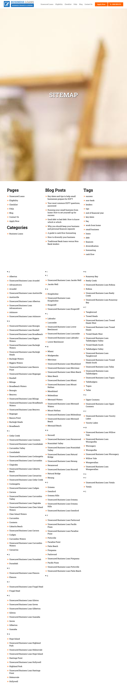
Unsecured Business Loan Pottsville (63, 567)
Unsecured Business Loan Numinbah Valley (64, 448)
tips (87, 208)
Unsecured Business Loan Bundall (24, 330)
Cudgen (12, 534)
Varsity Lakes (92, 422)
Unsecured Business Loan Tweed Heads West (100, 321)
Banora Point (15, 418)
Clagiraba (13, 464)
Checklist (68, 4)
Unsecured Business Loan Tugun (100, 377)
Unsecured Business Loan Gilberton (25, 608)
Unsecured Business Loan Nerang (62, 461)
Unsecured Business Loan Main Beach (64, 372)
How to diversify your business (61, 237)
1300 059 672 (116, 4)
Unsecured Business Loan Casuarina (25, 475)
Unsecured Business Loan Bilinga (24, 398)
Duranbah (13, 563)
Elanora (12, 577)
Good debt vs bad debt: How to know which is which (63, 220)
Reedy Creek (91, 280)
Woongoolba (91, 450)
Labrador (52, 318)
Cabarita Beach (16, 526)
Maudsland (53, 391)
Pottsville (52, 538)
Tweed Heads (92, 316)
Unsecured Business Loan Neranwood (64, 439)
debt (88, 237)
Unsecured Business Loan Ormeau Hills (63, 505)
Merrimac (52, 359)
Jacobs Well (53, 284)
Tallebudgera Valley (94, 349)
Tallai (88, 390)
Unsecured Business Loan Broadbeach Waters (26, 404)
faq (87, 221)
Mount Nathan (54, 410)
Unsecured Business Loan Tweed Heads (100, 328)
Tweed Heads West (94, 334)
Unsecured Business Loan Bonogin (24, 326)
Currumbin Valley (17, 448)
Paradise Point (54, 542)
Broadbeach (14, 426)
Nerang (51, 477)
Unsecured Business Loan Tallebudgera (97, 372)
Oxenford (52, 491)
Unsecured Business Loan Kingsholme (59, 299)
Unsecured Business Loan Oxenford (63, 510)
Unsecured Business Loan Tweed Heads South (100, 361)
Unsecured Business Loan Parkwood (64, 520)
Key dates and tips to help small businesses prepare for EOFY (62, 197)
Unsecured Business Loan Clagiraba (25, 503)
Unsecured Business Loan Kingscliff (63, 309)
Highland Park (15, 666)
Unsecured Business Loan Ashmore (25, 316)
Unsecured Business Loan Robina (100, 284)
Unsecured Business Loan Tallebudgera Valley (97, 339)
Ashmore (13, 312)
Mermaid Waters (55, 399)
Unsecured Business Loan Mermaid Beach (63, 420)
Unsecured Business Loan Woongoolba (97, 440)
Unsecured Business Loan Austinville (25, 293)
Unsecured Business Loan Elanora (24, 573)
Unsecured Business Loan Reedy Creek (100, 294)
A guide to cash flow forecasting (62, 233)
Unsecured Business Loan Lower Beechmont (62, 328)
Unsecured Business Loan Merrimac (63, 368)
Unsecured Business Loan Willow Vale (100, 433)
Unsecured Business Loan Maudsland (64, 364)
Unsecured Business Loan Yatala (100, 482)
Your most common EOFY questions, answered (64, 204)
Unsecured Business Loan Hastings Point (24, 671)
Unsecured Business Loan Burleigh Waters (24, 346)
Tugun (88, 386)
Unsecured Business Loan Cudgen (24, 488)
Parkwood (52, 554)
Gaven (12, 621)
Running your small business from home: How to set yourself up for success (63, 213)
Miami (50, 351)
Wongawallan (92, 462)
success (89, 196)
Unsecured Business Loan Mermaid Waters (63, 405)
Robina (89, 289)
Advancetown (15, 284)
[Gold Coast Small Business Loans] (19, 6)
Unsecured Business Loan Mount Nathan (62, 385)
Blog (81, 4)
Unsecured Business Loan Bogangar (25, 374)
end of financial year (95, 213)
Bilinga (12, 382)
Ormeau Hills (53, 495)
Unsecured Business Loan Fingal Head (26, 586)
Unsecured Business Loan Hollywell (25, 662)
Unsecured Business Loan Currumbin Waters (25, 544)
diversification (92, 246)
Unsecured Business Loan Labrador (63, 337)
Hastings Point (15, 658)
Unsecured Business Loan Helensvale (25, 650)
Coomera (13, 522)
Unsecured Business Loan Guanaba (24, 617)
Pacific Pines (53, 562)
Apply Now (101, 4)
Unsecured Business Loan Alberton (24, 301)
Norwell (51, 435)
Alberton (13, 276)
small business (92, 229)
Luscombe (52, 322)
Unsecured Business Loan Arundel (24, 280)
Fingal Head (14, 591)
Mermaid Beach (55, 425)
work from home (93, 225)
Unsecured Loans (47, 4)
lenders (89, 204)
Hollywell (13, 681)
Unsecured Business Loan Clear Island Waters (26, 508)
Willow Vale (91, 458)
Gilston (12, 612)
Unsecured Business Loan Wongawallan (97, 468)
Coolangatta (14, 484)
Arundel (13, 289)
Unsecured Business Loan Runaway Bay (101, 301)
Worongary (91, 446)
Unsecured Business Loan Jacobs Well (64, 280)
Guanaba (13, 629)
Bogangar (13, 413)
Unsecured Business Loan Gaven (23, 604)
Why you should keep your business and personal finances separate (63, 227)
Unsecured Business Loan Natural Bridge (62, 455)
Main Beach (53, 376)
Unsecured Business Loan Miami (62, 380)
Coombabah (14, 452)
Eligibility (59, 4)
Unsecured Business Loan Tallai (100, 366)
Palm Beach (53, 546)
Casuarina (13, 550)
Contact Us (88, 4)
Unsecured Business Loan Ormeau (63, 499)
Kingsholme (53, 294)
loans (88, 233)
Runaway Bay (92, 276)
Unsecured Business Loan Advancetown (20, 306)
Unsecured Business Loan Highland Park (25, 644)
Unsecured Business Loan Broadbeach (26, 334)
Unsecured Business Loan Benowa (24, 409)
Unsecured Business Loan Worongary (102, 454)
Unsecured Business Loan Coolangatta (26, 456)
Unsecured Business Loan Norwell (63, 469)
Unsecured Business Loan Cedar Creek (26, 479)
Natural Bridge (54, 473)
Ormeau (51, 487)
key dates (90, 217)
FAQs (75, 4)
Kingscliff (52, 305)
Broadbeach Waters (18, 386)
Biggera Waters (16, 363)
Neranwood (53, 465)
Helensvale (14, 677)
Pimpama (52, 550)
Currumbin (14, 518)
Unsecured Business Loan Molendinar (64, 414)
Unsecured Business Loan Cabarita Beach (24, 470)
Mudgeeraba (53, 355)
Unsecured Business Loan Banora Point (24, 368)
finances (89, 242)
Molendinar (53, 395)
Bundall (12, 378)
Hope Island (14, 639)
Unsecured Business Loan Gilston (24, 600)
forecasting (91, 250)
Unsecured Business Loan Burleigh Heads (24, 353)
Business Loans (16, 233)
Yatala (88, 486)
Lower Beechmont (56, 342)
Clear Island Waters (18, 514)
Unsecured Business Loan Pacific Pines (62, 525)
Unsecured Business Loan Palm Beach (64, 571)
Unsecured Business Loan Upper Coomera (100, 405)
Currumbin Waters (17, 539)
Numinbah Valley (55, 443)
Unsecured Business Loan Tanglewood (97, 354)
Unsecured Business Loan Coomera (24, 440)
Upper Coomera (92, 399)
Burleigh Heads (16, 422)
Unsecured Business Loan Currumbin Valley (25, 497)
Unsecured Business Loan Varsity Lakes (100, 417)
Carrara (12, 492)
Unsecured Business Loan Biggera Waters (24, 339)
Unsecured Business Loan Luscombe (64, 333)
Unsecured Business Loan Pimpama (63, 558)
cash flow (90, 254)
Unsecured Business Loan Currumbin (25, 460)
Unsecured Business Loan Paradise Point (63, 532)
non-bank (90, 200)
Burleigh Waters (16, 359)
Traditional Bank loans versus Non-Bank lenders (63, 242)
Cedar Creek (14, 435)
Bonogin (13, 390)
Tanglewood (91, 312)
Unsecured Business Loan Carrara (24, 530)
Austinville (14, 297)
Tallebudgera (91, 382)
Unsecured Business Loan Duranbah (25, 559)
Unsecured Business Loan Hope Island (26, 654)
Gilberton (13, 625)
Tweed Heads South (94, 345)
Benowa (13, 394)
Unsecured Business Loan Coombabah (26, 444)
